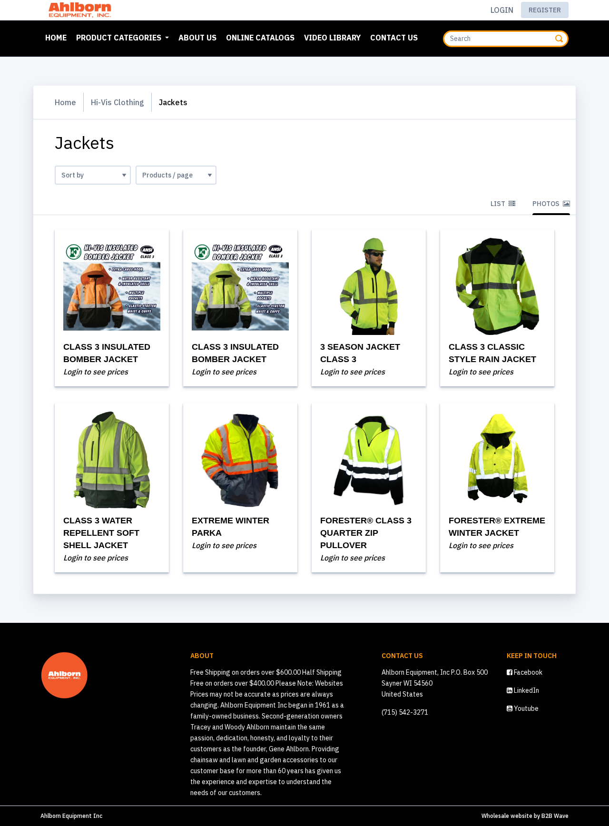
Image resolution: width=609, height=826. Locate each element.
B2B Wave (555, 815)
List (499, 203)
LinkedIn (525, 690)
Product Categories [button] (119, 37)
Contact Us (394, 37)
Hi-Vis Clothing (117, 102)
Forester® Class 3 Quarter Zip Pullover (366, 533)
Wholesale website (506, 815)
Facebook (527, 672)
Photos (546, 203)
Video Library (332, 37)
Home (57, 37)
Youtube (525, 708)
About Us (197, 37)
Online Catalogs (260, 37)
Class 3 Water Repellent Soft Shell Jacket (101, 533)
